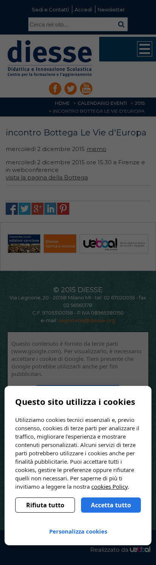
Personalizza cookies (78, 531)
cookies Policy (109, 486)
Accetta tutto (111, 505)
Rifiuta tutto (45, 505)
